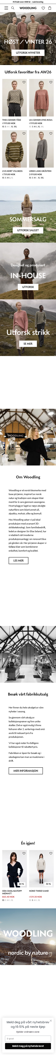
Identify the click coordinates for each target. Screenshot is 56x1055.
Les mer (18, 560)
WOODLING (28, 8)
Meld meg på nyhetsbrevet (28, 1046)
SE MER (28, 343)
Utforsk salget (28, 230)
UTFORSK (28, 287)
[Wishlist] (43, 8)
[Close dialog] (51, 1021)
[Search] (13, 8)
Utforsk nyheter (28, 52)
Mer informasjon (25, 770)
